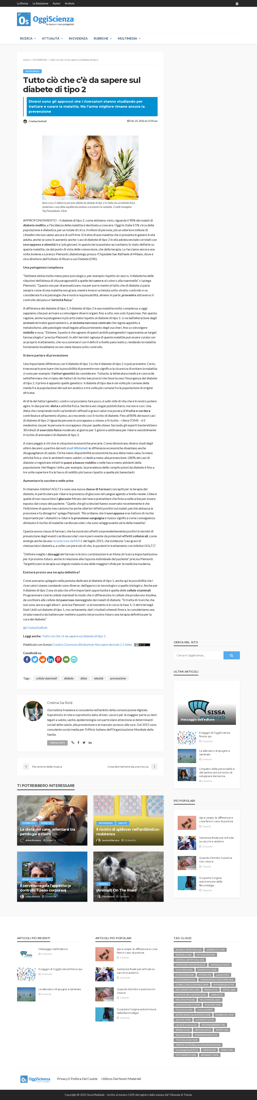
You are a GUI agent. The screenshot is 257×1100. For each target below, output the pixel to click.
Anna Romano (33, 840)
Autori (56, 3)
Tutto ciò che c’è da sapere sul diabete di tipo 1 (74, 636)
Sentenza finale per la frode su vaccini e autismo (216, 839)
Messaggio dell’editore (198, 719)
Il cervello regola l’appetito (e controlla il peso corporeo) (45, 888)
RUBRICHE (101, 38)
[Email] (66, 659)
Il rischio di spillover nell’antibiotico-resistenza (128, 831)
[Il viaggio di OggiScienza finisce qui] (187, 738)
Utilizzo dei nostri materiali (121, 1079)
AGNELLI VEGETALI (188, 949)
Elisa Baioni (108, 896)
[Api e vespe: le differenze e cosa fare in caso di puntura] (187, 823)
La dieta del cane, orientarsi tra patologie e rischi (47, 831)
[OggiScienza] (45, 19)
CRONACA (220, 964)
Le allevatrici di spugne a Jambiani (214, 752)
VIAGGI (209, 1049)
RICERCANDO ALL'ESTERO (36, 879)
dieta (84, 678)
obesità (98, 678)
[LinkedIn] (50, 659)
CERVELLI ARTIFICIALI (190, 959)
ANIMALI (103, 883)
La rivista (22, 3)
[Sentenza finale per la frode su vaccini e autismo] (187, 843)
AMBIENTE (215, 949)
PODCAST (212, 1004)
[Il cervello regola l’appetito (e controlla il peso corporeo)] (52, 877)
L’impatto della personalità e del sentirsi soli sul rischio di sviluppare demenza (217, 772)
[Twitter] (34, 659)
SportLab (183, 1034)
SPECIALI (203, 1029)
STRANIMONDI (206, 1034)
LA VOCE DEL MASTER (191, 994)
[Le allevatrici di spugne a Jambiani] (187, 756)
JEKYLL (229, 989)
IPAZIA (211, 989)
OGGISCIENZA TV (188, 1004)
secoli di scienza (186, 1024)
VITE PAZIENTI (186, 1054)
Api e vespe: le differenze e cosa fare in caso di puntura (216, 819)
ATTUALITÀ (50, 38)
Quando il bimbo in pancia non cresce (215, 859)
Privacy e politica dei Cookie (77, 1079)
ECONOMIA (185, 974)
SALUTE (122, 823)
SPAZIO (183, 1029)
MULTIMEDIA (127, 38)
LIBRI (217, 994)
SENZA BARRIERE (213, 1024)
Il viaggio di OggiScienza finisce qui (214, 734)
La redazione (40, 3)
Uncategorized (187, 1049)
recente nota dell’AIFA (67, 541)
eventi (222, 974)
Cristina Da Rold (37, 121)
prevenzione (118, 678)
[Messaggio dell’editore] (207, 706)
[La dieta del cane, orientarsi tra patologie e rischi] (52, 820)
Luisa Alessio (32, 896)
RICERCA (26, 38)
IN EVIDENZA (78, 38)
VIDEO (227, 1049)
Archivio (69, 3)
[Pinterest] (58, 659)
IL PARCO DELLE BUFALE (192, 984)
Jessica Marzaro (110, 840)
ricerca (205, 1009)
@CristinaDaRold (35, 627)
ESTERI (205, 974)
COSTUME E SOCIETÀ (190, 964)
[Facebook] (27, 659)
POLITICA (184, 1009)
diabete (68, 678)
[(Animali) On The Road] (128, 877)
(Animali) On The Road (116, 890)
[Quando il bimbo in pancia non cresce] (187, 863)
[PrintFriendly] (74, 659)
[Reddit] (42, 659)
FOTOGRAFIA (185, 979)
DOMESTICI (28, 823)
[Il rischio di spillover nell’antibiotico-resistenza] (128, 820)
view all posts (57, 743)
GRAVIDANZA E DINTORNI (216, 979)
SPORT (222, 1029)
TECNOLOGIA (186, 1039)
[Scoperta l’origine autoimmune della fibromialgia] (187, 883)
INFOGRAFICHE (187, 989)
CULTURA (184, 969)
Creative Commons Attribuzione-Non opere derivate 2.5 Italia (92, 644)
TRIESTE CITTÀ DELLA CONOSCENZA (198, 1044)
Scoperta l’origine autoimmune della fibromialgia (210, 881)
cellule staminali (46, 678)
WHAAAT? (209, 1054)
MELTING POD (185, 999)
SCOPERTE (205, 1019)
